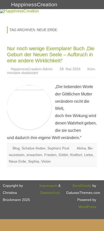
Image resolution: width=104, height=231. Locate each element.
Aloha (81, 148)
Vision (46, 161)
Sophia (33, 161)
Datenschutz (50, 193)
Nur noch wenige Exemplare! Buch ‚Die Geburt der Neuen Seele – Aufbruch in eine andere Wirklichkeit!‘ (50, 54)
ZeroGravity (81, 186)
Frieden (50, 155)
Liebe (88, 155)
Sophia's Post (58, 148)
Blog (16, 148)
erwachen (34, 155)
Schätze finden (33, 148)
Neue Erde (17, 161)
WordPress (87, 207)
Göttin (63, 155)
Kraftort (76, 155)
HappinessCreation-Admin (32, 69)
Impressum (48, 186)
